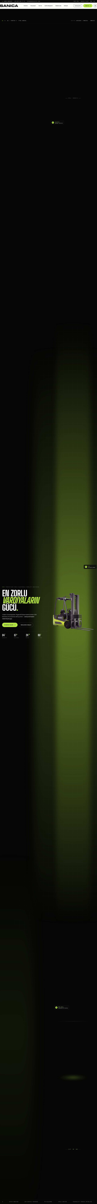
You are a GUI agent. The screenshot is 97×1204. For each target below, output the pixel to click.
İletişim (66, 5)
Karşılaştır (33, 5)
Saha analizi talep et (26, 625)
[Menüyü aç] (95, 5)
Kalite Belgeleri (49, 5)
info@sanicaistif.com (33, 1)
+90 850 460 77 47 (19, 1)
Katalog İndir (78, 5)
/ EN (92, 1)
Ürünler (26, 5)
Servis (40, 5)
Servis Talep (85, 1)
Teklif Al (88, 5)
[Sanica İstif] (9, 5)
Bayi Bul (76, 1)
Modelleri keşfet (9, 625)
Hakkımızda (58, 5)
